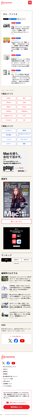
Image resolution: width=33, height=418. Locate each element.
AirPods (8, 111)
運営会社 (5, 371)
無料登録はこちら (16, 407)
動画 (24, 143)
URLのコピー (22, 19)
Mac (24, 98)
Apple (8, 98)
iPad (24, 102)
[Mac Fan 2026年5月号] (16, 200)
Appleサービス (9, 115)
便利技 (24, 130)
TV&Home (24, 111)
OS (24, 120)
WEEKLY (16, 259)
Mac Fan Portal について (9, 366)
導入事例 (8, 135)
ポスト (6, 19)
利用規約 (5, 374)
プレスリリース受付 (8, 378)
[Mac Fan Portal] (6, 3)
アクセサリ (9, 120)
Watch (8, 107)
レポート (8, 143)
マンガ (8, 139)
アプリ (24, 115)
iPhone (9, 102)
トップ (2, 90)
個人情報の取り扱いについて (10, 376)
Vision (24, 107)
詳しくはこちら (16, 221)
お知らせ (5, 369)
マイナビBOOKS (7, 386)
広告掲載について (7, 383)
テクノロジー (24, 139)
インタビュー (8, 130)
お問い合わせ (6, 381)
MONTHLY (26, 259)
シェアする (13, 19)
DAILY (6, 259)
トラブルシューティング (24, 135)
